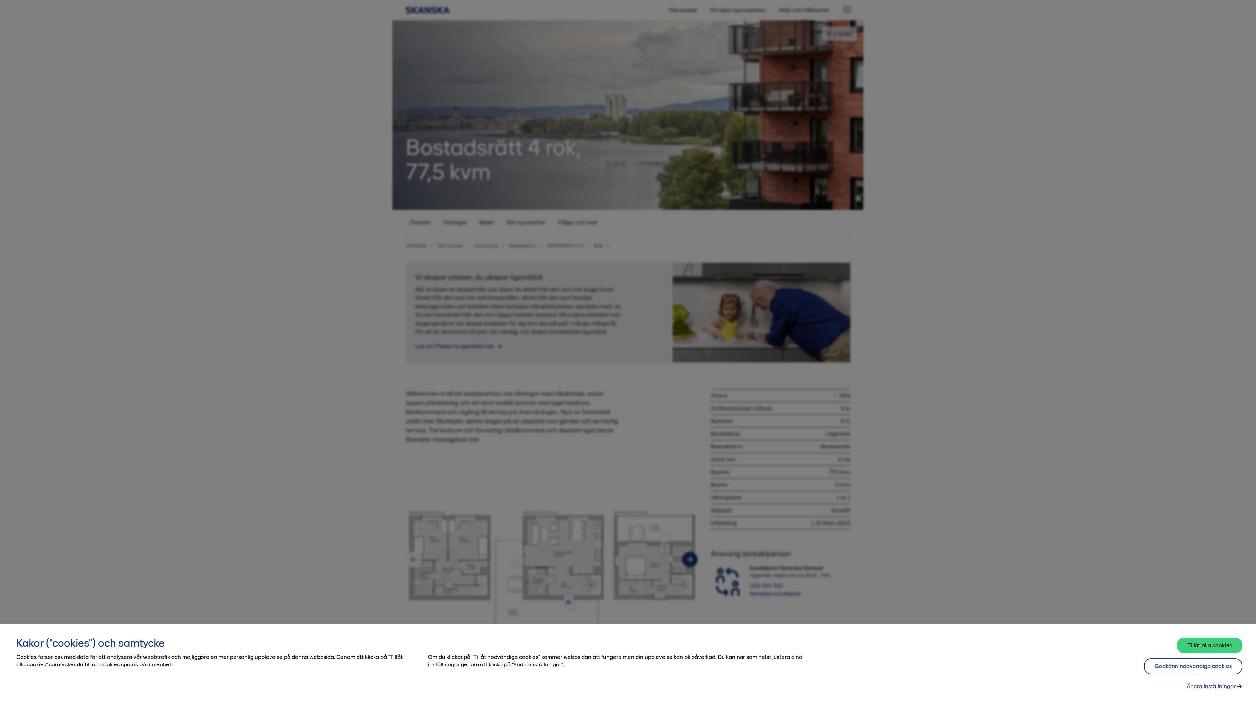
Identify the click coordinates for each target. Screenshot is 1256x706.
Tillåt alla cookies (1209, 645)
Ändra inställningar (1211, 686)
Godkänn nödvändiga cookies (1193, 666)
